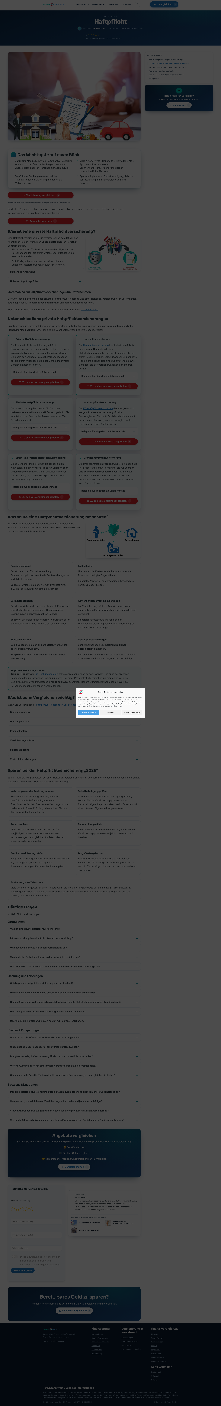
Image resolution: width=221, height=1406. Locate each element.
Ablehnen (110, 712)
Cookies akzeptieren (88, 712)
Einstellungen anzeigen (132, 712)
